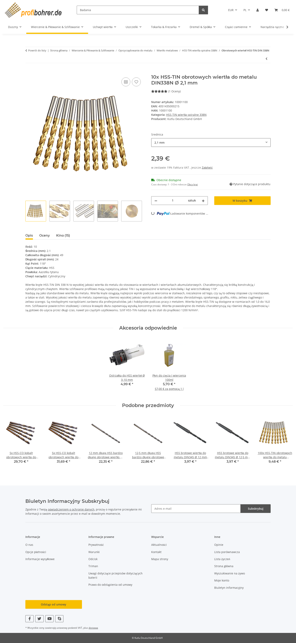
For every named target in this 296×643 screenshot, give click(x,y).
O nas (29, 545)
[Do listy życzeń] (136, 81)
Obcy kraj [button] (192, 184)
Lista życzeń (222, 559)
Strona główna (223, 566)
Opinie (218, 545)
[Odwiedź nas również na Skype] (59, 618)
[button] (257, 10)
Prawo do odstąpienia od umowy (110, 585)
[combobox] (211, 142)
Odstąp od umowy (53, 604)
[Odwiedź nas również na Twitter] (39, 618)
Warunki (94, 552)
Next (286, 442)
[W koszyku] (28, 72)
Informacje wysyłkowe (40, 559)
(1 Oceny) (174, 91)
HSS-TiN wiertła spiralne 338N (186, 115)
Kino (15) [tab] (63, 235)
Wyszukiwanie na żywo (229, 573)
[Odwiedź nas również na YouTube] (49, 618)
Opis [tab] (29, 235)
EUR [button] (231, 10)
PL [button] (244, 10)
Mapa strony (159, 559)
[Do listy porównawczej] (125, 81)
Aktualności (159, 545)
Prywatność (96, 545)
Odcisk (92, 559)
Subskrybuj (255, 508)
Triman (93, 566)
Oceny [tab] (44, 235)
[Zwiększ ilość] (203, 200)
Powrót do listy (37, 50)
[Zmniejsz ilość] (155, 200)
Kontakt (156, 552)
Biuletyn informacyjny (229, 588)
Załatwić (207, 167)
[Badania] (203, 10)
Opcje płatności (35, 552)
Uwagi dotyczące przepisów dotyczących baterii (115, 575)
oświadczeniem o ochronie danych (71, 509)
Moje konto (221, 580)
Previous (10, 442)
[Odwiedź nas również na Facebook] (29, 618)
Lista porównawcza (227, 552)
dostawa (93, 627)
